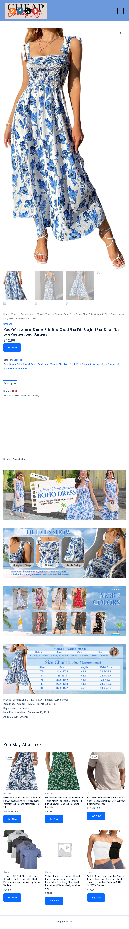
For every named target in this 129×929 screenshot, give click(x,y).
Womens (22, 368)
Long (46, 364)
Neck (72, 364)
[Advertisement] (64, 433)
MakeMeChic (56, 364)
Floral (40, 364)
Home (6, 314)
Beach (12, 364)
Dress (34, 364)
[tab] (10, 383)
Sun (119, 364)
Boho (19, 364)
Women (15, 314)
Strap (104, 364)
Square (96, 364)
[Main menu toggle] (120, 11)
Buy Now (12, 347)
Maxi (66, 364)
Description (10, 383)
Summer (112, 364)
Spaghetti (87, 364)
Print (78, 364)
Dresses (25, 314)
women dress (10, 368)
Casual (26, 364)
